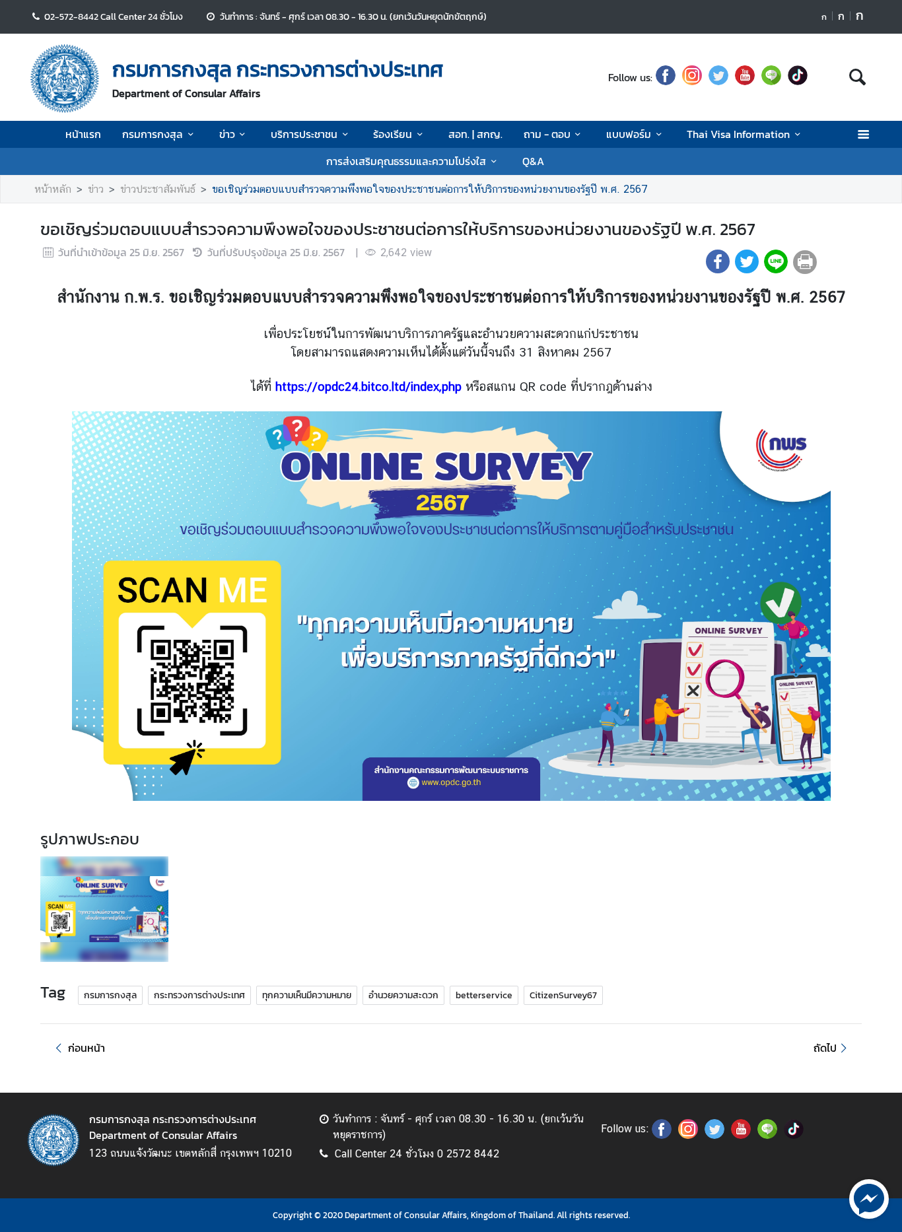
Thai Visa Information (738, 134)
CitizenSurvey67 (563, 995)
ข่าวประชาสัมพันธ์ (157, 189)
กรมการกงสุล (152, 134)
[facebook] (665, 77)
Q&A (533, 161)
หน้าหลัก (52, 189)
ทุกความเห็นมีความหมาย (306, 995)
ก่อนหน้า (86, 1048)
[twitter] (718, 77)
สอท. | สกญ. (475, 134)
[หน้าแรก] (64, 78)
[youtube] (745, 77)
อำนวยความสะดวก (403, 995)
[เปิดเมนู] (862, 134)
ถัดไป (825, 1048)
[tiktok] (797, 77)
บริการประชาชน (304, 134)
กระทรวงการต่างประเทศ (199, 995)
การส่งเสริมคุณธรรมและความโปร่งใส (406, 161)
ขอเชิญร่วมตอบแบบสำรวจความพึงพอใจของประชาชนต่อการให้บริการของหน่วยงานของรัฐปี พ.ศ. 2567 (430, 189)
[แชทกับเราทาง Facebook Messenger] (868, 1198)
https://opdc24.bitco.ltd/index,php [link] (368, 386)
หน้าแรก (83, 134)
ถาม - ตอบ (547, 134)
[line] (771, 77)
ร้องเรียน (392, 134)
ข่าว (227, 134)
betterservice (484, 995)
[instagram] (692, 77)
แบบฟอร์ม (628, 134)
